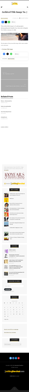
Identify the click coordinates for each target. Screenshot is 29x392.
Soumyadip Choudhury (19, 365)
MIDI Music (12, 198)
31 (7, 316)
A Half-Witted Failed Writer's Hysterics (15, 86)
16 (4, 311)
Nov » (8, 319)
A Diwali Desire (4, 117)
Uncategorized (4, 18)
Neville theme (12, 376)
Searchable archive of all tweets (10, 332)
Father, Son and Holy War (6, 106)
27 (16, 314)
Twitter (10, 358)
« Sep (5, 319)
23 (4, 314)
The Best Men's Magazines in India (16, 227)
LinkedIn (16, 358)
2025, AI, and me (12, 249)
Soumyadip (6, 170)
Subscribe (7, 289)
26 (13, 314)
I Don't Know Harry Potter (6, 111)
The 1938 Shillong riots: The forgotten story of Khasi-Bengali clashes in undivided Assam (16, 267)
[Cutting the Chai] (14, 3)
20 (16, 311)
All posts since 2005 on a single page (11, 329)
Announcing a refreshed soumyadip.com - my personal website (17, 255)
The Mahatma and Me (8, 74)
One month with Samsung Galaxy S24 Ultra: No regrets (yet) (16, 273)
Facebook (13, 358)
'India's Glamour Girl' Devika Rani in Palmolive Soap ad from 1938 (16, 261)
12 (13, 309)
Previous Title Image (7, 49)
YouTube (18, 358)
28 (19, 314)
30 (4, 316)
